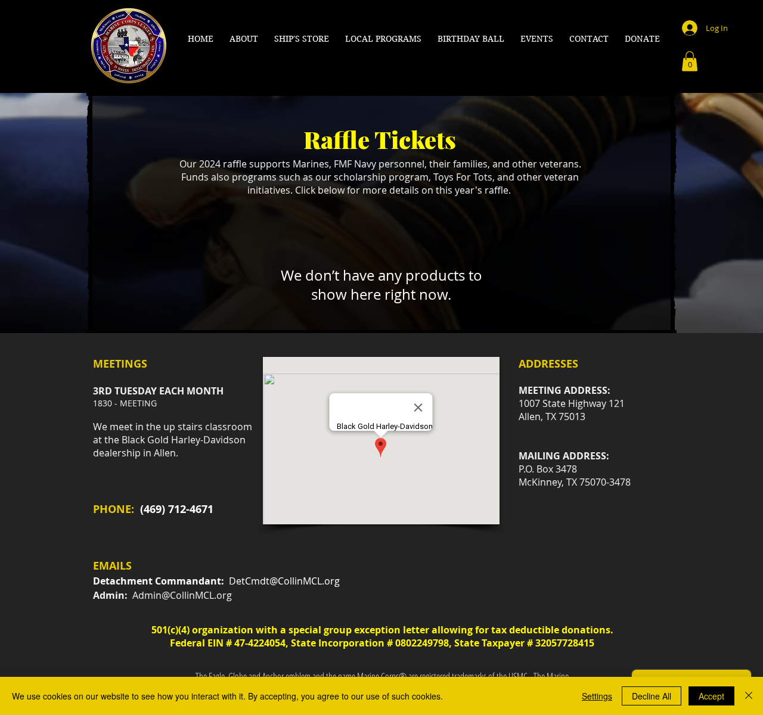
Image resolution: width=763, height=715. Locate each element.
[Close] (749, 695)
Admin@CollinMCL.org (182, 595)
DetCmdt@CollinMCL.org (284, 580)
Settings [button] (597, 696)
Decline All (651, 696)
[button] (244, 38)
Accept (711, 696)
